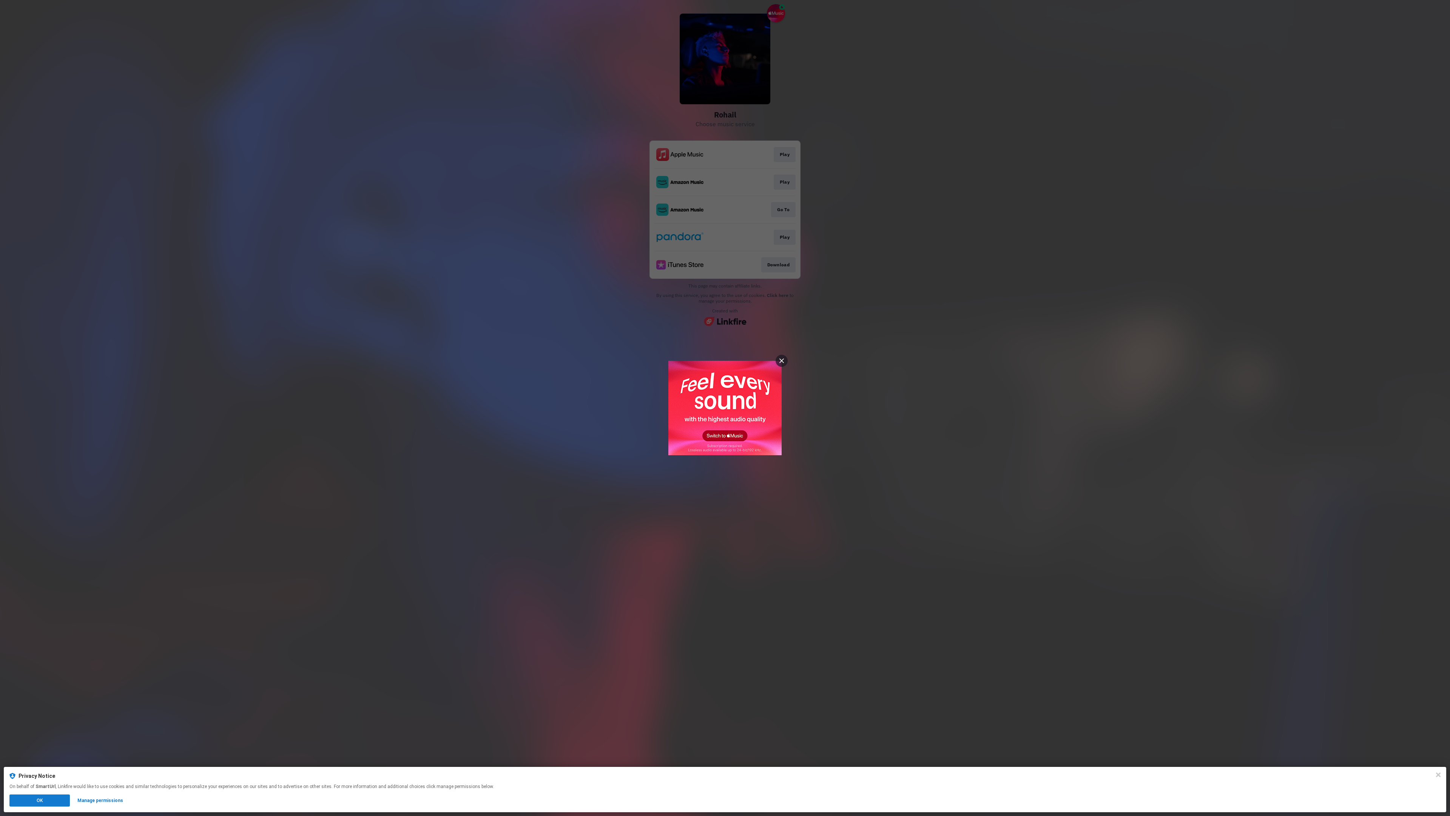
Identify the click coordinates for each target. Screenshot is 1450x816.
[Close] (1438, 775)
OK (40, 800)
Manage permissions (100, 800)
